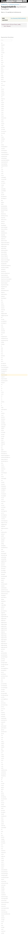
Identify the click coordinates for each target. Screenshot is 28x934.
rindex (2, 751)
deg (2, 200)
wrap (2, 929)
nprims (2, 513)
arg (2, 54)
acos (2, 47)
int (1, 411)
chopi (2, 112)
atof (2, 64)
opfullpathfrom (4, 547)
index (2, 407)
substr (2, 820)
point (2, 651)
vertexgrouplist (4, 875)
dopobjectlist (3, 263)
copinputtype (4, 158)
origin (2, 603)
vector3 (2, 864)
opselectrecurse (4, 589)
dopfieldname (4, 233)
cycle (2, 187)
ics (1, 399)
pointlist (2, 666)
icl (1, 390)
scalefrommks (4, 770)
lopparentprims (4, 459)
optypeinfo (3, 601)
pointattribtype (4, 657)
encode (2, 319)
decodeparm (3, 198)
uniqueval (3, 850)
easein (2, 304)
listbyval (3, 442)
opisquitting (3, 559)
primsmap (3, 703)
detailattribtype (4, 210)
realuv (2, 741)
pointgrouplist (4, 662)
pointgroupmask (4, 664)
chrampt (3, 133)
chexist (2, 89)
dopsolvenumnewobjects (6, 279)
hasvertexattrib (4, 380)
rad (2, 735)
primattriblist (4, 683)
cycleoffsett (3, 190)
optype (2, 599)
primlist (2, 697)
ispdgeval (3, 426)
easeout (2, 307)
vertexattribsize (4, 871)
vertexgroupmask (4, 877)
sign (2, 777)
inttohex (3, 413)
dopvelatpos (3, 298)
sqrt (2, 791)
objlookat (3, 526)
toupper (2, 839)
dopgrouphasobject (5, 242)
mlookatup (3, 486)
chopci (2, 104)
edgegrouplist (4, 313)
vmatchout (3, 894)
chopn (2, 116)
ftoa (2, 359)
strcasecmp (3, 797)
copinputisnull (4, 156)
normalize (3, 507)
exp (2, 334)
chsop (2, 137)
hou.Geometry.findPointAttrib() (18, 18)
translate (3, 841)
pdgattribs (3, 620)
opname (3, 564)
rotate (2, 754)
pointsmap (3, 674)
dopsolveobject (4, 283)
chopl (2, 114)
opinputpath (3, 553)
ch (1, 87)
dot (1, 300)
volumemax (3, 904)
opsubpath (3, 595)
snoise (2, 785)
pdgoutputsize (4, 643)
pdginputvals (4, 637)
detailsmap (3, 213)
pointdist (3, 660)
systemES (3, 825)
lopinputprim (4, 451)
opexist (2, 541)
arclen (2, 50)
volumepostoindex (5, 908)
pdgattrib (3, 612)
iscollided (3, 423)
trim (2, 844)
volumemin (3, 906)
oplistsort (3, 563)
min (2, 480)
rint (2, 752)
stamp (2, 793)
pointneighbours (4, 668)
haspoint (3, 373)
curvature (3, 183)
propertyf (3, 714)
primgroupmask (4, 695)
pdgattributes (4, 628)
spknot (2, 787)
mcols (2, 476)
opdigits (2, 539)
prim (2, 681)
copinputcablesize (5, 154)
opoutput (3, 574)
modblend (3, 490)
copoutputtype (4, 164)
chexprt (2, 95)
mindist (2, 482)
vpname (3, 917)
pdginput (3, 632)
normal (2, 505)
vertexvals (3, 885)
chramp (2, 127)
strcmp (2, 802)
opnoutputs (3, 572)
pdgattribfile (3, 614)
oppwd (2, 580)
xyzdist (2, 933)
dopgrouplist (3, 246)
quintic (2, 733)
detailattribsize (4, 208)
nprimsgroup (4, 515)
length (2, 438)
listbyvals (3, 444)
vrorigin (2, 919)
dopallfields (3, 225)
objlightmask (4, 524)
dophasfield (3, 248)
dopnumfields (4, 254)
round (2, 758)
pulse (2, 724)
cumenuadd (3, 179)
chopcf (2, 102)
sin (1, 779)
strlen (2, 808)
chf (1, 96)
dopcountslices (4, 229)
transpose (3, 843)
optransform (3, 597)
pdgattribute (3, 626)
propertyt (3, 722)
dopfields (3, 235)
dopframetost (4, 240)
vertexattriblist (4, 869)
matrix (2, 471)
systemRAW (3, 827)
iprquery (3, 417)
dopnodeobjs (4, 252)
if (1, 403)
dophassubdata (4, 250)
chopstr (2, 123)
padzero (3, 607)
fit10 (2, 350)
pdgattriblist (3, 618)
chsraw (2, 141)
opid (2, 549)
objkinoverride (4, 522)
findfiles (2, 344)
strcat (2, 800)
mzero (2, 499)
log (1, 447)
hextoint (3, 382)
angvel (2, 48)
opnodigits (3, 570)
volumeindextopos (5, 902)
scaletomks (3, 772)
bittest (2, 77)
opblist (2, 536)
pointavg (3, 658)
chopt (2, 125)
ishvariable (3, 424)
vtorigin (2, 927)
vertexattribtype (4, 873)
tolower (2, 837)
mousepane (3, 493)
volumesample (4, 912)
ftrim (2, 361)
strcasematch (4, 798)
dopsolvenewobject (5, 277)
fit (1, 346)
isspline (2, 428)
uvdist (2, 858)
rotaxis (2, 756)
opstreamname (4, 593)
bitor (2, 73)
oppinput (3, 578)
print (2, 710)
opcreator (3, 538)
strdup (2, 804)
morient (2, 492)
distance (3, 223)
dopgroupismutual (5, 244)
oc (1, 530)
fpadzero (3, 355)
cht (1, 142)
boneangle (3, 81)
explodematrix (4, 336)
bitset (2, 75)
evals (2, 327)
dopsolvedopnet (4, 275)
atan (2, 60)
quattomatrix (4, 731)
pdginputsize (3, 633)
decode (2, 194)
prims (2, 701)
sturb (2, 818)
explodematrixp (4, 338)
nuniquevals (3, 517)
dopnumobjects (4, 256)
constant (3, 148)
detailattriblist (4, 206)
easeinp (2, 305)
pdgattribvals (4, 630)
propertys (3, 716)
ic (1, 386)
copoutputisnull (4, 162)
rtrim (2, 760)
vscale (2, 921)
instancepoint (4, 409)
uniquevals (3, 852)
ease (2, 302)
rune (2, 766)
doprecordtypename (5, 273)
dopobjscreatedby (5, 267)
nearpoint (3, 501)
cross (2, 171)
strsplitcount (3, 816)
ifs (1, 405)
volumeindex (3, 900)
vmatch (2, 891)
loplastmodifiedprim (5, 455)
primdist (3, 689)
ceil (1, 83)
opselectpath (3, 587)
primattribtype (4, 687)
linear (2, 440)
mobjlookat (3, 488)
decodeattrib (3, 196)
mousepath (3, 495)
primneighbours (4, 699)
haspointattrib (4, 375)
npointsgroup (4, 511)
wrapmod (3, 931)
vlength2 (3, 889)
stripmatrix (3, 806)
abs (2, 43)
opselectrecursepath (5, 591)
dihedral (3, 221)
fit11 (2, 352)
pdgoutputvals (4, 647)
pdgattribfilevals (4, 616)
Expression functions (14, 4)
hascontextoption (4, 367)
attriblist (3, 66)
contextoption (4, 150)
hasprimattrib (4, 378)
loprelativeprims (4, 461)
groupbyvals (3, 365)
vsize (2, 925)
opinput (2, 551)
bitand (2, 72)
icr (1, 398)
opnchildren (3, 566)
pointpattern (3, 670)
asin (2, 58)
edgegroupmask (4, 315)
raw (2, 739)
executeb (3, 330)
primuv (2, 706)
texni (2, 835)
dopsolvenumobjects (5, 281)
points (2, 672)
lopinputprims (4, 453)
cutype (2, 185)
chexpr (2, 91)
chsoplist (3, 139)
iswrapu (2, 434)
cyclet (2, 192)
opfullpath (3, 545)
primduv (3, 691)
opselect (3, 586)
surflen (2, 821)
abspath (3, 45)
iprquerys (3, 419)
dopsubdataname (5, 290)
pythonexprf (3, 726)
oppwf (2, 582)
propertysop (3, 718)
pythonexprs (3, 727)
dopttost (3, 296)
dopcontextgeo (4, 227)
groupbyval (3, 363)
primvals (3, 708)
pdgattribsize (4, 622)
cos (1, 167)
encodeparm (3, 323)
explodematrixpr (4, 340)
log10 (2, 449)
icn (1, 396)
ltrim (2, 463)
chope (2, 108)
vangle (2, 860)
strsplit (2, 814)
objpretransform (4, 528)
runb (2, 764)
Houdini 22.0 (4, 4)
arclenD (2, 52)
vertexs (2, 879)
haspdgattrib (4, 371)
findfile (2, 342)
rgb (2, 749)
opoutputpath (4, 576)
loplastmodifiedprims (5, 457)
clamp (2, 144)
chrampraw (3, 131)
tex (1, 833)
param (2, 609)
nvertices (3, 518)
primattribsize (4, 685)
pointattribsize (4, 655)
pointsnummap (4, 676)
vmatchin (3, 892)
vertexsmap (3, 881)
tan (1, 829)
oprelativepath (4, 584)
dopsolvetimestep (4, 284)
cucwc (2, 175)
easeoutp (3, 309)
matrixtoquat (4, 472)
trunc (2, 846)
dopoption (3, 269)
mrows (2, 497)
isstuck (2, 430)
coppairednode (4, 165)
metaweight (3, 478)
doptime (3, 292)
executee (3, 332)
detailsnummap (4, 215)
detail (2, 204)
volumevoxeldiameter (5, 914)
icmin (2, 394)
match (2, 465)
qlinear (2, 729)
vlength (2, 887)
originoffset (3, 605)
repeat (2, 745)
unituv (2, 854)
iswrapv (2, 436)
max (2, 474)
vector (2, 862)
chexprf (2, 93)
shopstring (3, 775)
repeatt (2, 747)
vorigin (2, 915)
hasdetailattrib (4, 369)
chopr (2, 119)
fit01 (2, 348)
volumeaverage (4, 896)
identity (2, 401)
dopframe (3, 238)
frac (2, 357)
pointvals (3, 678)
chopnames (3, 118)
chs (1, 135)
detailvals (3, 217)
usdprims (3, 856)
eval (2, 325)
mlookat (3, 484)
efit (1, 317)
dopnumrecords (4, 258)
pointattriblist (4, 653)
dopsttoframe (4, 286)
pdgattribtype (4, 624)
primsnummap (4, 704)
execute (2, 329)
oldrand (2, 534)
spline (2, 789)
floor (2, 353)
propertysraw (4, 720)
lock (2, 446)
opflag (2, 543)
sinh (2, 781)
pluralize (3, 649)
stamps (2, 795)
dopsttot (3, 288)
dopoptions (3, 271)
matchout (3, 469)
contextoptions (4, 152)
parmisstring (3, 611)
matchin (3, 467)
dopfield (3, 231)
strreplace (3, 812)
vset (2, 923)
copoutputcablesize (5, 160)
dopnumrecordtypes (5, 259)
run (2, 762)
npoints (2, 509)
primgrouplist (4, 693)
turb (2, 848)
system (2, 823)
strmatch (3, 810)
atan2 (2, 62)
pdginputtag (3, 635)
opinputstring (4, 555)
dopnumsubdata (4, 261)
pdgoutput (3, 641)
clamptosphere (4, 146)
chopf (2, 110)
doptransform (4, 294)
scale (2, 768)
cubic (2, 173)
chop (2, 100)
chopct (2, 106)
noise (2, 503)
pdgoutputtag (4, 645)
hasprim (3, 377)
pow (2, 680)
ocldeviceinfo (4, 532)
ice (1, 388)
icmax (2, 392)
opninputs (3, 568)
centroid (3, 85)
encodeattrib (3, 321)
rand (2, 737)
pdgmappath (4, 639)
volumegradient (4, 898)
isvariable (3, 432)
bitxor (2, 79)
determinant (3, 219)
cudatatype (3, 177)
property (3, 712)
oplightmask (3, 561)
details (2, 212)
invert (2, 415)
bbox (2, 68)
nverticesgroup (4, 520)
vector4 (2, 866)
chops (2, 121)
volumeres (3, 910)
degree (2, 202)
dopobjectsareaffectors (6, 265)
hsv (1, 384)
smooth (2, 783)
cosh (2, 169)
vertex (2, 868)
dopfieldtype (3, 236)
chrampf (3, 129)
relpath (2, 743)
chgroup (3, 98)
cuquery (3, 181)
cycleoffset (3, 189)
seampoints (3, 774)
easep (2, 311)
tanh (2, 831)
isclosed (2, 421)
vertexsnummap (4, 883)
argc (2, 56)
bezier (2, 70)
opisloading (3, 557)
